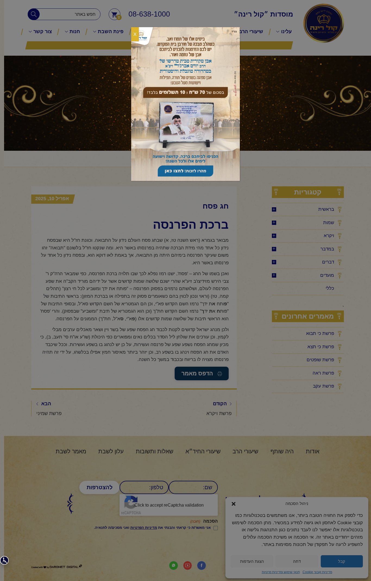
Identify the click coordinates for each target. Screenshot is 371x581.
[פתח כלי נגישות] (4, 560)
